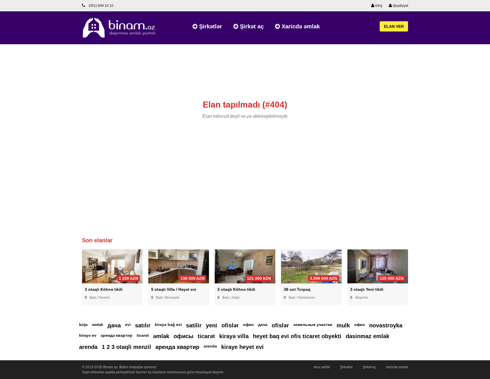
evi (128, 324)
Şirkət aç (251, 26)
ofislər (230, 325)
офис (248, 324)
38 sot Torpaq (297, 289)
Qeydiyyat (400, 6)
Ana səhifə (322, 367)
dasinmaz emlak (367, 336)
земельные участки (312, 324)
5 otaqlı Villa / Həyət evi (173, 289)
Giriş (378, 6)
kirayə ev (87, 335)
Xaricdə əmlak (300, 26)
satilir (194, 325)
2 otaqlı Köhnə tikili (236, 289)
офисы (183, 336)
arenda (88, 347)
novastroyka (385, 325)
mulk (343, 325)
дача (114, 325)
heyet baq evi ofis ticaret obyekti (297, 336)
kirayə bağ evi (168, 324)
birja (83, 324)
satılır (143, 325)
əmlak (97, 324)
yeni (211, 325)
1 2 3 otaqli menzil (126, 347)
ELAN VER (394, 26)
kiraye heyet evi (242, 347)
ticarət (143, 335)
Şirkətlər (209, 26)
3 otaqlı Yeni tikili (366, 289)
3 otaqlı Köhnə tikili (103, 289)
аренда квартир (116, 335)
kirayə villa (234, 336)
